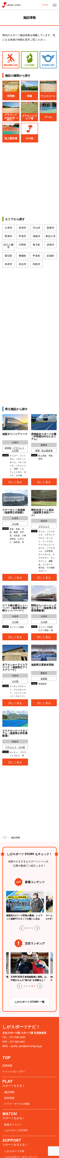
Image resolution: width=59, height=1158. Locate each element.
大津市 (15, 442)
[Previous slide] (22, 928)
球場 (37, 450)
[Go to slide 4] (32, 986)
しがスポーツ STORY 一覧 (29, 1002)
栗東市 (44, 673)
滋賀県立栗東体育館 (43, 664)
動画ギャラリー (13, 1124)
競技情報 (9, 1098)
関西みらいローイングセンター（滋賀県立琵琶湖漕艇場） (43, 607)
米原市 (15, 741)
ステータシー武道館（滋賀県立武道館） (13, 511)
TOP (4, 837)
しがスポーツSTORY (16, 1130)
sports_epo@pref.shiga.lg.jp (26, 1046)
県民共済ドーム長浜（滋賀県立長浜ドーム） (42, 512)
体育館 (8, 447)
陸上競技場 (47, 450)
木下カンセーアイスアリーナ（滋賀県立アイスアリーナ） (15, 667)
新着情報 (7, 1065)
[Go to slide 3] (32, 928)
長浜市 (44, 520)
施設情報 (9, 1092)
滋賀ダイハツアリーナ (15, 434)
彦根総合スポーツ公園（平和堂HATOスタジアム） (43, 436)
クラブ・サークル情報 (16, 1103)
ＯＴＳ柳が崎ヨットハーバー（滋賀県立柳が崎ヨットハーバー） (15, 607)
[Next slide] (37, 928)
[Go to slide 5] (34, 986)
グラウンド (18, 447)
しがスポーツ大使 (14, 1151)
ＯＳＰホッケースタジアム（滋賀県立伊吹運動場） (15, 733)
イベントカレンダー (13, 1071)
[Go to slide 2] (29, 928)
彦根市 (44, 444)
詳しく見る (15, 482)
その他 (15, 450)
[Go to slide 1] (27, 928)
